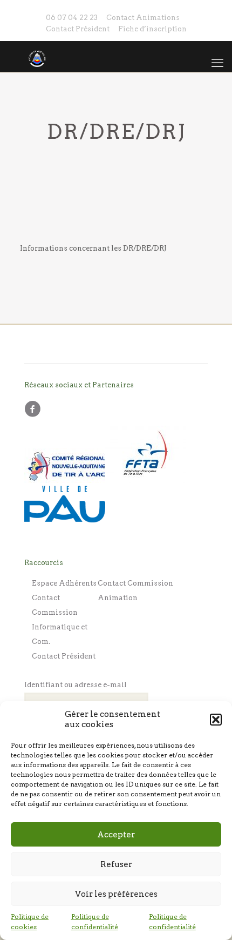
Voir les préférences (116, 894)
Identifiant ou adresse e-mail (75, 685)
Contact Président (78, 29)
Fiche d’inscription (152, 29)
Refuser (116, 864)
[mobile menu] (217, 62)
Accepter (116, 835)
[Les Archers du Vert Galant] (116, 56)
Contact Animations (143, 18)
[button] (215, 719)
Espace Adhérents (64, 583)
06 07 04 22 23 (72, 18)
